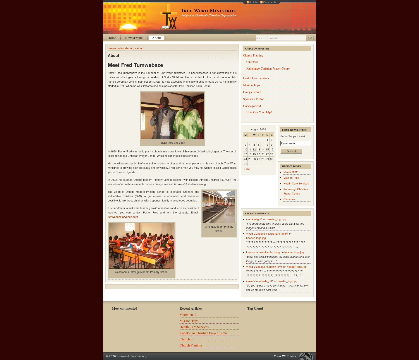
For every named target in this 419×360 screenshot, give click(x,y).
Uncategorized (252, 106)
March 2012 (290, 172)
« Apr (247, 168)
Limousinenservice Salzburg (263, 252)
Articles (254, 2)
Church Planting (253, 55)
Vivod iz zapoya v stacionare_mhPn (267, 233)
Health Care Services (256, 78)
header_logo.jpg (277, 219)
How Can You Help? (259, 112)
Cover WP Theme (285, 356)
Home (112, 38)
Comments (269, 2)
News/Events (134, 38)
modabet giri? (254, 219)
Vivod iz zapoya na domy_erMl (264, 266)
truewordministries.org (121, 48)
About (156, 38)
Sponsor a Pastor (253, 99)
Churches (252, 62)
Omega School (252, 92)
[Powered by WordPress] (307, 356)
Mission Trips (251, 85)
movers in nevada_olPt (259, 281)
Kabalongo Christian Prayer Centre (268, 68)
